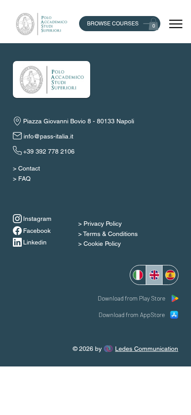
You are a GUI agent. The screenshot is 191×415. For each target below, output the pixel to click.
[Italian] (138, 275)
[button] (153, 24)
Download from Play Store (131, 298)
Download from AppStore (132, 314)
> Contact (26, 168)
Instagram (37, 218)
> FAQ (22, 178)
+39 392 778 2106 (49, 151)
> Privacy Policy (100, 223)
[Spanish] (170, 275)
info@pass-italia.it (48, 136)
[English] (154, 275)
